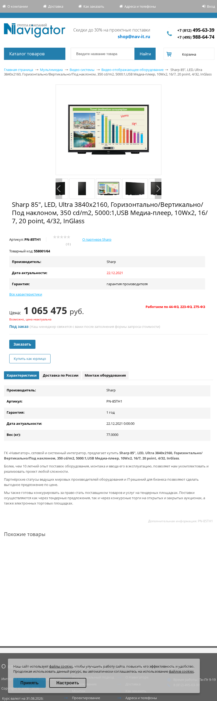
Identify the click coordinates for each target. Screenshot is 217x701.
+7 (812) (195, 30)
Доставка (55, 6)
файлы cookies (61, 666)
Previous (59, 188)
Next (158, 188)
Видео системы (82, 69)
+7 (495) (195, 37)
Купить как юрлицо (30, 358)
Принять (29, 683)
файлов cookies (181, 671)
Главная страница (18, 69)
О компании (17, 6)
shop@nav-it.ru (134, 36)
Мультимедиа (51, 69)
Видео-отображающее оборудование (132, 69)
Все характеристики (25, 294)
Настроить (67, 683)
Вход (211, 6)
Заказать (22, 344)
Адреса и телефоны (140, 6)
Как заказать (93, 6)
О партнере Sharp (96, 239)
